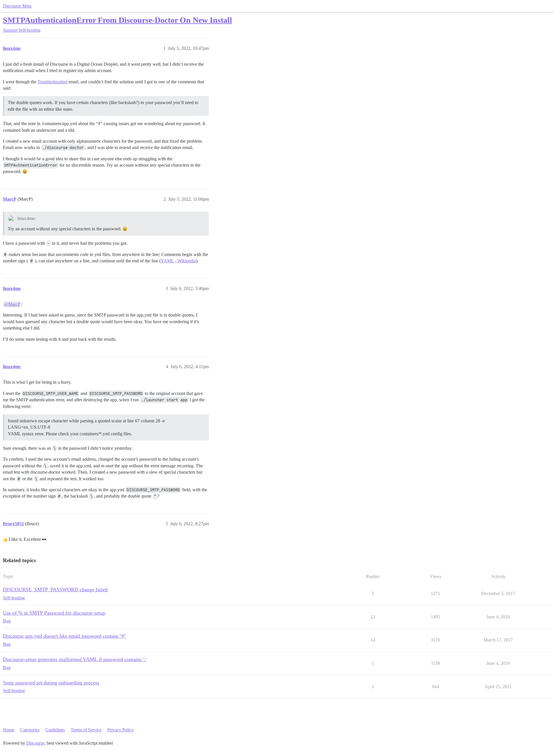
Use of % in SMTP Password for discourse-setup (54, 613)
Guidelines (55, 729)
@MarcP (12, 304)
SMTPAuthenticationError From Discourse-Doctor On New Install (117, 20)
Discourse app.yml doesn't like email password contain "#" (64, 636)
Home (8, 729)
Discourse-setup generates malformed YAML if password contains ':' (74, 659)
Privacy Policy (120, 729)
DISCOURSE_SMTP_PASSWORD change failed (55, 589)
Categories (30, 729)
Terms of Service (86, 729)
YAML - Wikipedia (178, 260)
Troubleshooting (52, 81)
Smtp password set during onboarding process (51, 683)
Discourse (35, 743)
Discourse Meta (17, 5)
